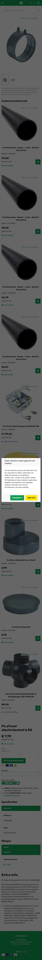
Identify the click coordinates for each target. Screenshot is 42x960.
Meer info (31, 498)
